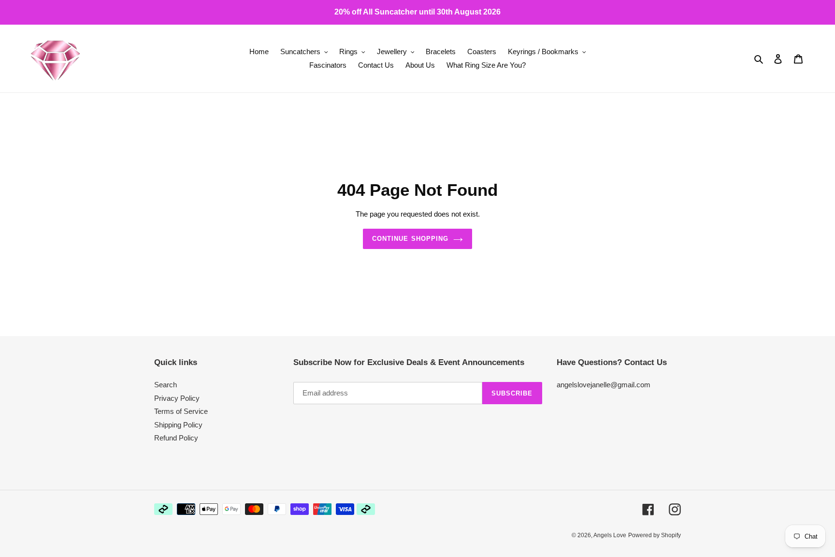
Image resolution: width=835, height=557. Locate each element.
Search (165, 385)
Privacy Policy (177, 398)
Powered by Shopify (654, 535)
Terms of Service (181, 411)
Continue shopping (410, 238)
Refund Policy (176, 438)
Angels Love (609, 535)
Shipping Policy (178, 425)
